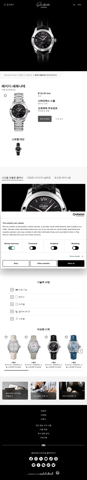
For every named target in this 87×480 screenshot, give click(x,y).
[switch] (33, 248)
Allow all (71, 263)
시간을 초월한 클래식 (12, 177)
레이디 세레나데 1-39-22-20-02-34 (46, 75)
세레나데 (29, 75)
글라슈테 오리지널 (10, 75)
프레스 (43, 419)
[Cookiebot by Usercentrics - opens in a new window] (74, 215)
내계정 (43, 415)
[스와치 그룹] (40, 473)
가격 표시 (59, 118)
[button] (80, 351)
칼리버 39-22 (24, 311)
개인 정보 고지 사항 (43, 425)
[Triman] (57, 473)
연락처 (43, 411)
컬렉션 (21, 75)
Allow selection (43, 263)
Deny (16, 263)
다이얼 (22, 304)
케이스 (22, 296)
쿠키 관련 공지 (43, 433)
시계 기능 (23, 289)
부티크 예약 (45, 118)
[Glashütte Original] (43, 5)
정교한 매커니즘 (62, 177)
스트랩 (22, 318)
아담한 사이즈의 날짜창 (39, 177)
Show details (75, 256)
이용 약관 (43, 429)
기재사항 (43, 437)
